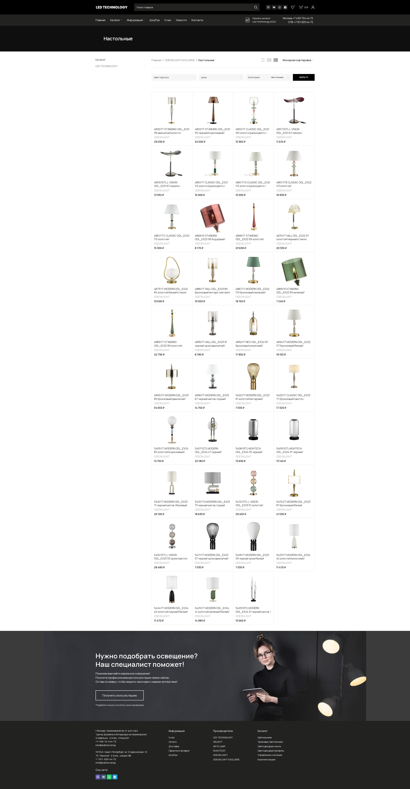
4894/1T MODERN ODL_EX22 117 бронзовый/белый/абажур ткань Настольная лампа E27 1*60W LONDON (293, 347)
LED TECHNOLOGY (106, 66)
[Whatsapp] (279, 7)
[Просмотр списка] (263, 60)
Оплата (173, 741)
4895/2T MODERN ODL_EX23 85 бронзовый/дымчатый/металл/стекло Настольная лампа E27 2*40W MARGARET (171, 400)
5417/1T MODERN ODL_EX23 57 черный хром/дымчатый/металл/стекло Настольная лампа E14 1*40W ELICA (212, 560)
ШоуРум (173, 755)
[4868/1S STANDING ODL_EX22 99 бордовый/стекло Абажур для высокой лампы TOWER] (213, 216)
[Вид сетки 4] (276, 60)
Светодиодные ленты (269, 746)
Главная (156, 60)
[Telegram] (285, 7)
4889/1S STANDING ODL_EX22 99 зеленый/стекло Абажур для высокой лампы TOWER (293, 294)
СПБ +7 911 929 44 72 (300, 22)
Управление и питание (270, 755)
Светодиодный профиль (271, 750)
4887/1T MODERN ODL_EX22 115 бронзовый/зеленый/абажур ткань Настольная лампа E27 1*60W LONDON (252, 294)
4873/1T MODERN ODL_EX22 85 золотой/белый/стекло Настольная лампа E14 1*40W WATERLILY (171, 294)
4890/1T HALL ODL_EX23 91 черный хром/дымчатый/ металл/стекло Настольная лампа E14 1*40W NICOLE (212, 347)
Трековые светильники (270, 741)
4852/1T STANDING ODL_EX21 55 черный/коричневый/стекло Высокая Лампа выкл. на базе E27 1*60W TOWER (212, 134)
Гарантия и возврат (179, 750)
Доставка (174, 746)
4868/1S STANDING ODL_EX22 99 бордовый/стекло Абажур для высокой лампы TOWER (212, 241)
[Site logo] (112, 7)
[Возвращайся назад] (100, 38)
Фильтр (303, 77)
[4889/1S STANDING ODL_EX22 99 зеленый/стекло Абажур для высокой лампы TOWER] (294, 270)
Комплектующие (266, 759)
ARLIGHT (217, 741)
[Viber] (268, 7)
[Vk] (274, 7)
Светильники (265, 737)
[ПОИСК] (256, 7)
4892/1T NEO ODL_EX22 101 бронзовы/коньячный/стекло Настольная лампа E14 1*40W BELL (252, 347)
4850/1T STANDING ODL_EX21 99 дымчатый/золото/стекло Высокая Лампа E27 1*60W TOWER (171, 134)
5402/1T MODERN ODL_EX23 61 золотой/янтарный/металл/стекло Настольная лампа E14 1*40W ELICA (253, 400)
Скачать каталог (261, 18)
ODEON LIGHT (162, 137)
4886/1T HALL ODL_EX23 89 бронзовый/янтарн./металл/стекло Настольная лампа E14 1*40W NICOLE (212, 294)
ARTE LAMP (219, 746)
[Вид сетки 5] (269, 60)
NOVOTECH (219, 750)
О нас (172, 737)
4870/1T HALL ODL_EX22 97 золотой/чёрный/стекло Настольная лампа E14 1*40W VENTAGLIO (294, 241)
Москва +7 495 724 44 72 (298, 18)
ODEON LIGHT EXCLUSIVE (180, 60)
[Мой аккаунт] (313, 7)
